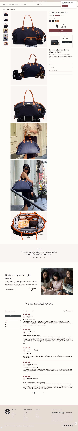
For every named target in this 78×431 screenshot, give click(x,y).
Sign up (70, 416)
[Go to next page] (45, 392)
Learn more (65, 6)
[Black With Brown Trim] (55, 21)
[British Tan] (58, 21)
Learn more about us (10, 289)
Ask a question (13, 318)
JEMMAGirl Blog (38, 417)
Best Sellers (14, 414)
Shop (4, 9)
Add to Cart (61, 30)
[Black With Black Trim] (53, 21)
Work (13, 416)
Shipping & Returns (27, 412)
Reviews (37, 416)
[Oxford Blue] (50, 21)
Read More (51, 60)
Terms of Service (19, 425)
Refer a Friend (26, 417)
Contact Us (25, 419)
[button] (57, 15)
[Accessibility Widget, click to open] (1, 427)
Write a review (13, 315)
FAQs (25, 416)
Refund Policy (25, 425)
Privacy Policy (31, 425)
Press (37, 414)
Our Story (37, 412)
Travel (13, 417)
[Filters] (64, 311)
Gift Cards (25, 414)
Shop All (13, 412)
